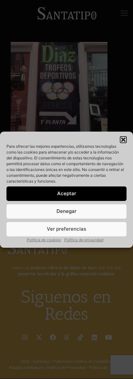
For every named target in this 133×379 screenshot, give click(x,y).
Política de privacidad (83, 239)
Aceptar (66, 193)
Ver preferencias (66, 229)
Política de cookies (44, 239)
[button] (123, 139)
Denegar (66, 211)
